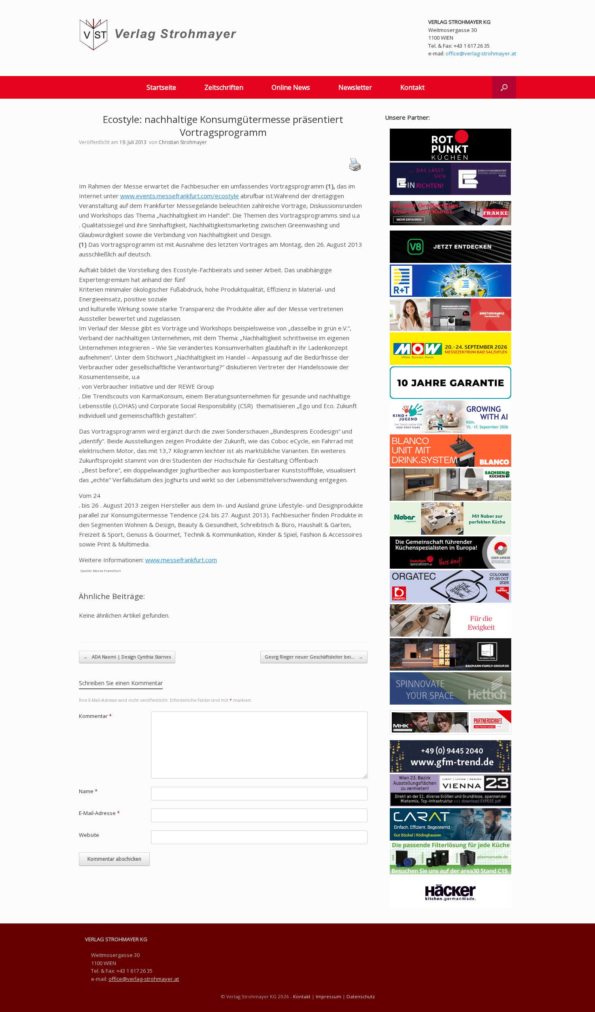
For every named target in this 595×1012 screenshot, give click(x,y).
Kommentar (95, 716)
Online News (291, 87)
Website (89, 834)
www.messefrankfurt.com (181, 560)
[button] (504, 87)
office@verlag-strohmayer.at (481, 53)
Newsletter (355, 87)
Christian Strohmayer (183, 142)
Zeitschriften (223, 87)
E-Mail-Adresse (99, 813)
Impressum (328, 996)
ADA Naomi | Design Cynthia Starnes (127, 657)
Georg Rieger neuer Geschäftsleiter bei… (314, 657)
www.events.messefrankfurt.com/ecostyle (179, 196)
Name (88, 791)
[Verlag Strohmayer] (159, 34)
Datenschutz (360, 996)
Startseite (161, 87)
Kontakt (412, 87)
